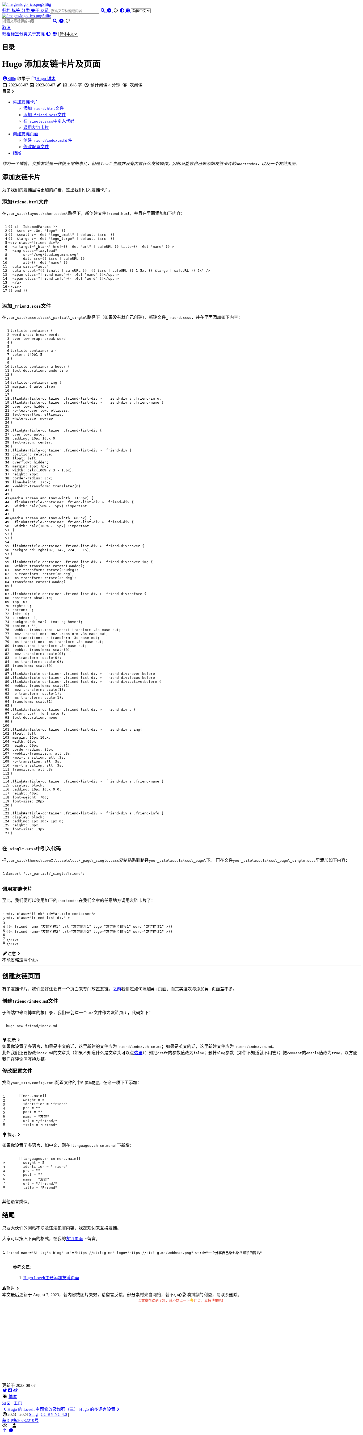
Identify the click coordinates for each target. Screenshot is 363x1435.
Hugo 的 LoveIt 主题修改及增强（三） (42, 1409)
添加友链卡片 (25, 102)
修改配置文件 (36, 146)
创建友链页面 (25, 134)
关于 (35, 10)
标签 (16, 10)
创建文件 (47, 140)
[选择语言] (138, 10)
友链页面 (74, 1238)
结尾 (17, 153)
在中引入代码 (48, 121)
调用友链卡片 (36, 127)
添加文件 (43, 108)
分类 (26, 10)
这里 (138, 1053)
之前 (117, 989)
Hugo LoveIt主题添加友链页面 (51, 1277)
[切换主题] (122, 10)
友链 (45, 10)
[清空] (110, 10)
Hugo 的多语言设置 (97, 1409)
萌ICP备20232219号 (20, 1420)
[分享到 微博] (15, 1390)
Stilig (46, 4)
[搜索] (103, 10)
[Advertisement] (181, 1344)
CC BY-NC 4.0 (54, 1414)
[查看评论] (11, 1430)
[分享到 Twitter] (4, 1390)
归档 (7, 10)
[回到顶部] (5, 1430)
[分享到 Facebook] (10, 1390)
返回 (6, 1403)
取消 (6, 27)
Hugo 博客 (46, 78)
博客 (13, 1396)
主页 (18, 1403)
